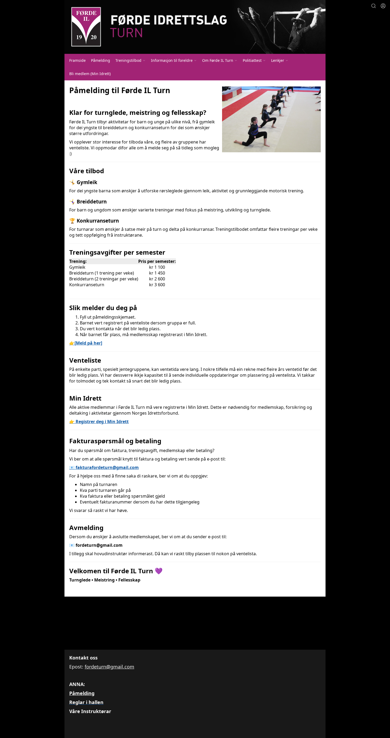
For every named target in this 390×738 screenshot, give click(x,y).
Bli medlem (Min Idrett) (90, 73)
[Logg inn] (383, 6)
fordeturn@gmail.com (109, 666)
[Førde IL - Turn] (195, 27)
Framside (77, 60)
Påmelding (100, 60)
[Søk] (373, 6)
